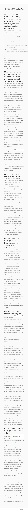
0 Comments (11, 32)
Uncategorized (17, 30)
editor (5, 32)
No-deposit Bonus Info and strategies (15, 49)
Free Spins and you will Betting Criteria (15, 43)
